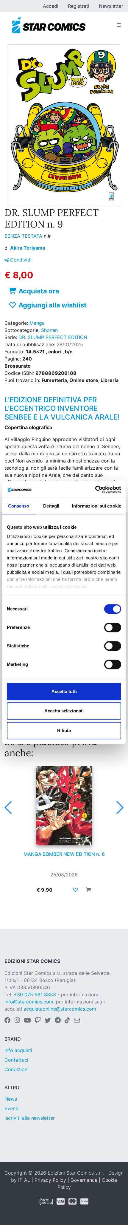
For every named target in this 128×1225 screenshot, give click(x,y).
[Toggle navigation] (118, 25)
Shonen (49, 330)
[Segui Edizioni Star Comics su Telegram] (58, 1021)
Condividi (20, 260)
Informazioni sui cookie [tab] (96, 505)
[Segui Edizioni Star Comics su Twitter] (48, 1021)
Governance (84, 1180)
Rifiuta (64, 730)
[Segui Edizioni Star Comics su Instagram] (17, 1021)
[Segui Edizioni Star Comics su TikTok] (67, 1021)
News (10, 1099)
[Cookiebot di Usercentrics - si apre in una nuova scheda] (95, 489)
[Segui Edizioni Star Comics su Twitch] (38, 1021)
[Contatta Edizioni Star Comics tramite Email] (77, 1021)
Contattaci (16, 1060)
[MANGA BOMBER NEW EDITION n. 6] (64, 805)
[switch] (112, 627)
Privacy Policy (50, 1180)
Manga (37, 323)
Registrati (78, 6)
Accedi (50, 6)
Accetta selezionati (64, 710)
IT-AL (24, 1180)
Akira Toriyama (27, 248)
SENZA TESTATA (24, 236)
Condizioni (16, 1069)
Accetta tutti (64, 691)
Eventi (11, 1108)
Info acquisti (18, 1050)
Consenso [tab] (18, 505)
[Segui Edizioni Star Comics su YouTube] (27, 1021)
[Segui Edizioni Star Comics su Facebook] (7, 1021)
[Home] (49, 25)
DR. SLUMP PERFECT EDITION (52, 337)
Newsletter (111, 6)
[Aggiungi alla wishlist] (75, 889)
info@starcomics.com (28, 1002)
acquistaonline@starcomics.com (60, 1009)
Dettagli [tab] (51, 505)
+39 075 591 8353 (35, 994)
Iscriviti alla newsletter (29, 1118)
